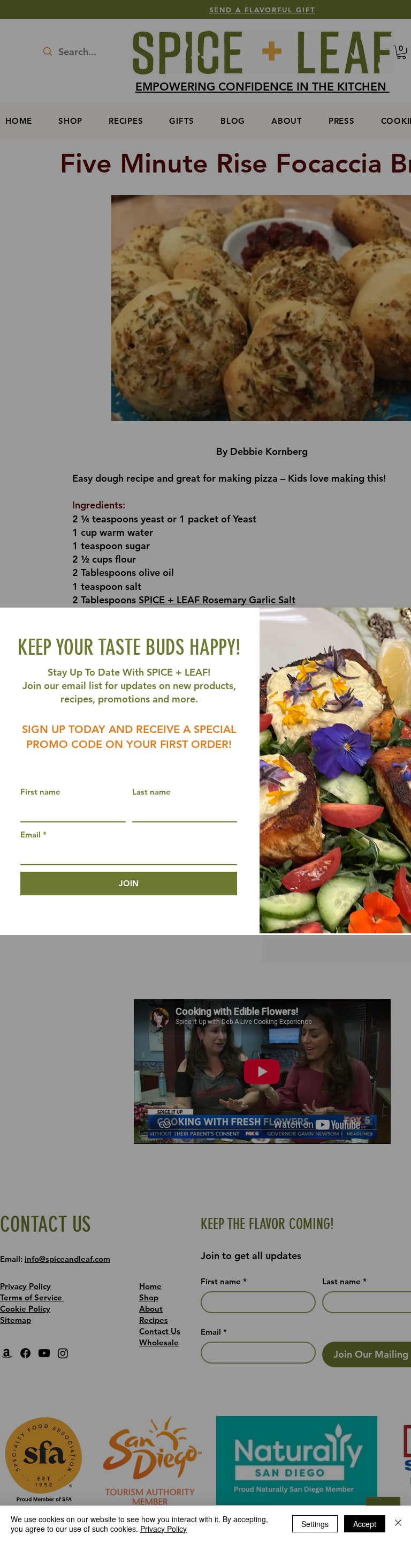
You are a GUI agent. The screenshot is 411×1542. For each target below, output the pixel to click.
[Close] (398, 1523)
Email (33, 834)
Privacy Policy (163, 1528)
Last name (151, 792)
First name (40, 792)
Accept (364, 1523)
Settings (315, 1523)
